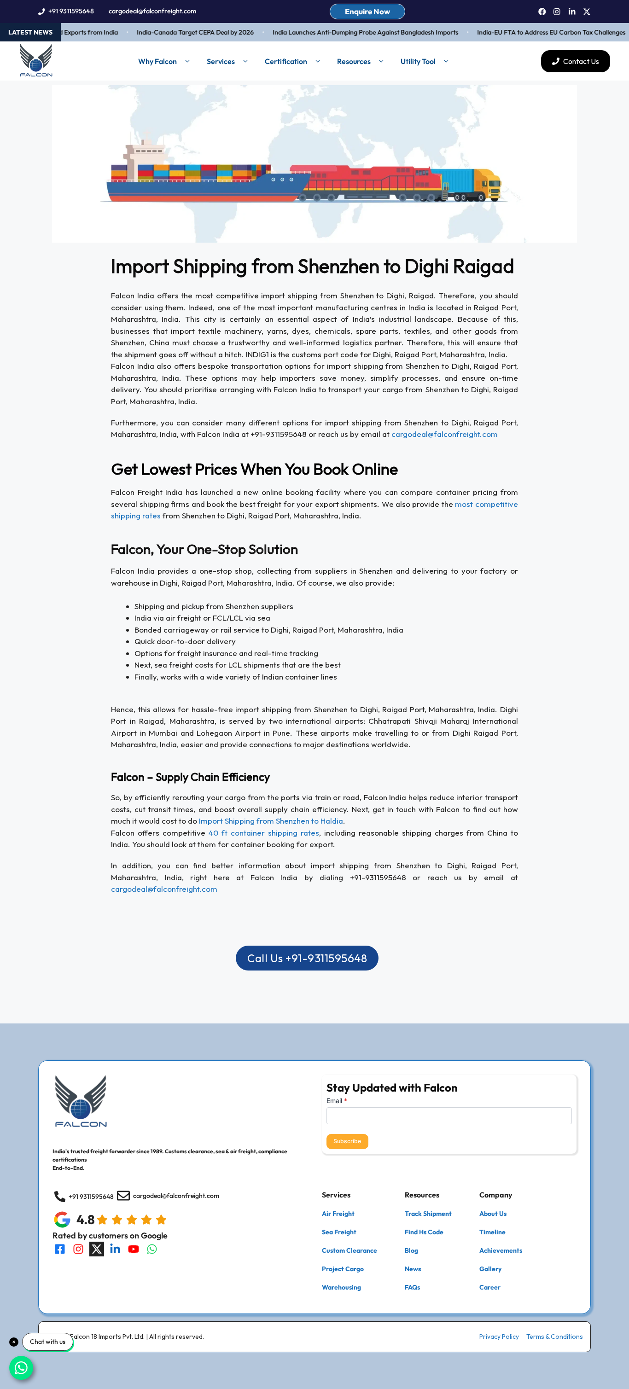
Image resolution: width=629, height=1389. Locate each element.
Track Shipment (428, 1213)
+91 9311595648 (71, 11)
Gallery (490, 1269)
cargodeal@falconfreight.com (152, 11)
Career (490, 1287)
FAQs (412, 1287)
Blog (411, 1250)
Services (221, 61)
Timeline (492, 1232)
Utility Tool (418, 61)
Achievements (500, 1250)
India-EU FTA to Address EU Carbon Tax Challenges (538, 32)
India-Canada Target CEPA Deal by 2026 (181, 32)
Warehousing (341, 1287)
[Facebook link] (542, 12)
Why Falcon (157, 61)
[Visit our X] (96, 1249)
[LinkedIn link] (572, 12)
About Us (493, 1213)
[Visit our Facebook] (59, 1249)
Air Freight (338, 1213)
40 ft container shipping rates (264, 832)
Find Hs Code (424, 1232)
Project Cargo (343, 1269)
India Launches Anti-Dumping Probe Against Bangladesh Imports (352, 32)
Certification (286, 61)
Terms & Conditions (554, 1336)
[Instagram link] (557, 12)
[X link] (587, 12)
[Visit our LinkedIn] (115, 1249)
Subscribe (347, 1141)
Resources (354, 61)
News (413, 1269)
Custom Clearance (349, 1250)
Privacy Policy (499, 1336)
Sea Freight (339, 1232)
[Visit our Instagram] (78, 1249)
